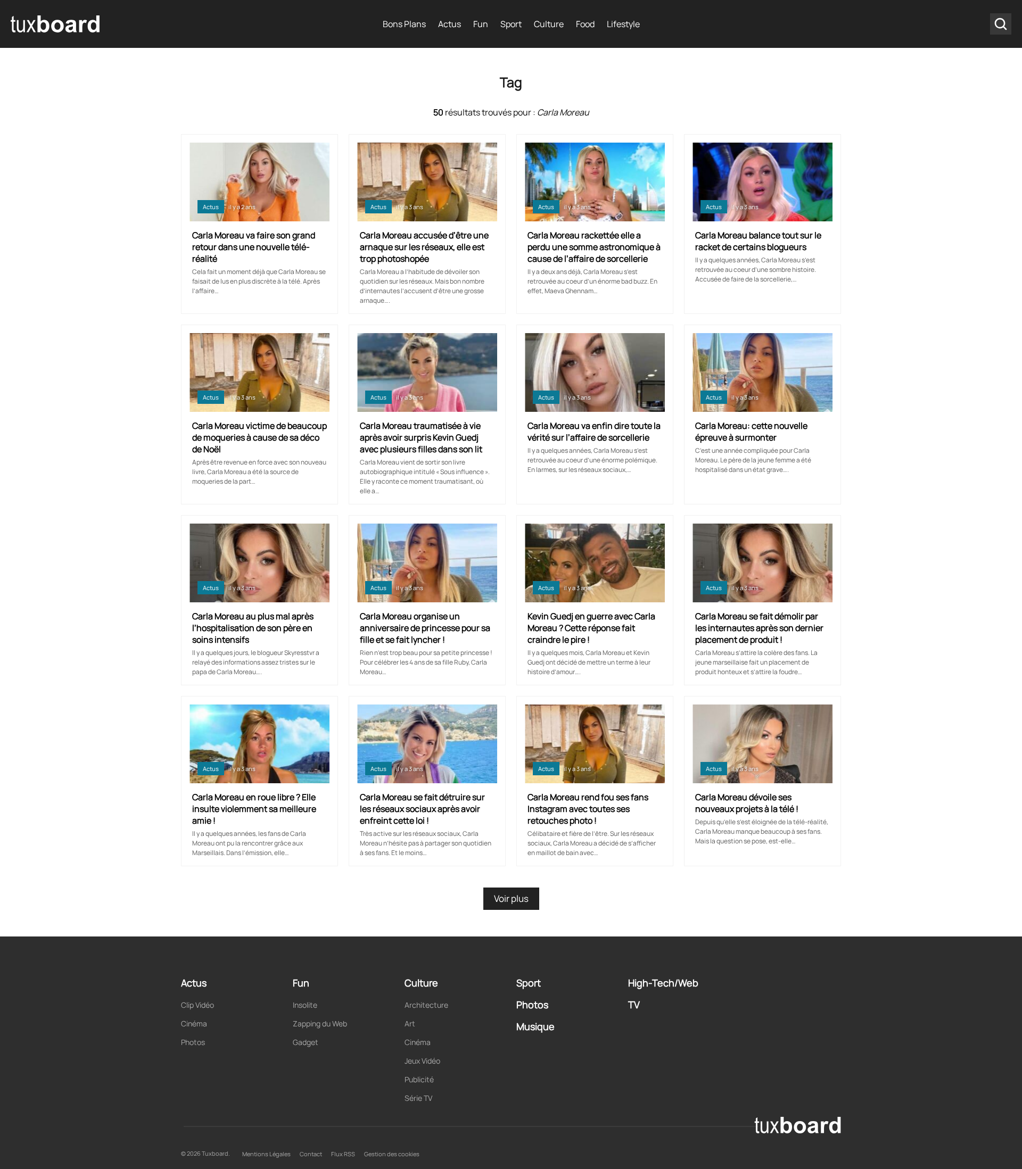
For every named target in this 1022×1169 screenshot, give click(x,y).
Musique (535, 1026)
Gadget (305, 1042)
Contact (311, 1154)
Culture (549, 24)
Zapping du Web (320, 1023)
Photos (193, 1042)
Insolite (305, 1005)
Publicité (419, 1079)
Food (585, 24)
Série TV (418, 1098)
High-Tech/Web (663, 982)
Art (410, 1023)
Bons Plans (404, 24)
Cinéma (194, 1023)
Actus (449, 24)
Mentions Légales (266, 1154)
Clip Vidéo (197, 1005)
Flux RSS (343, 1154)
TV (634, 1004)
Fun (480, 24)
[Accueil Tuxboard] (56, 23)
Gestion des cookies (391, 1154)
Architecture (426, 1005)
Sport (511, 24)
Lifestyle (623, 24)
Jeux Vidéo (422, 1061)
